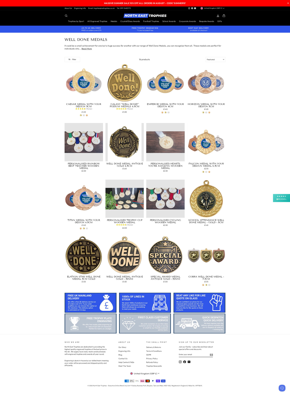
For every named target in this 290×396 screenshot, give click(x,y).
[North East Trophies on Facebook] (184, 362)
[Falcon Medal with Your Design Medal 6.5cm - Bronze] (209, 172)
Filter (74, 59)
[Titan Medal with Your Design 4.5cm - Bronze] (81, 228)
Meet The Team (124, 366)
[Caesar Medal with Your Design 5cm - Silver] (84, 115)
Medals (114, 21)
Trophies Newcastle (154, 366)
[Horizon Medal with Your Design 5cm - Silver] (206, 112)
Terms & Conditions (154, 351)
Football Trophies (151, 21)
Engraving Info (80, 8)
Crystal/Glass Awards (130, 21)
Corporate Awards (187, 21)
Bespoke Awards (206, 21)
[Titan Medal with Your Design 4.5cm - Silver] (87, 228)
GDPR (148, 355)
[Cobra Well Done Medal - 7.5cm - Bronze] (203, 285)
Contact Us (122, 358)
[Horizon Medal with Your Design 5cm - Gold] (203, 112)
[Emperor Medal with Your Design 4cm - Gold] (165, 112)
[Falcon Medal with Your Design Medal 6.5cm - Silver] (206, 172)
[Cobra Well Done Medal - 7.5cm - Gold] (206, 285)
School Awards (169, 21)
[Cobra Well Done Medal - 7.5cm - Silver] (209, 285)
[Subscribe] (211, 354)
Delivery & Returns (153, 347)
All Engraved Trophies (97, 21)
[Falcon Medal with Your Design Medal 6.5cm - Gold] (203, 172)
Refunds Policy (152, 362)
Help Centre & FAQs (126, 362)
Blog (120, 355)
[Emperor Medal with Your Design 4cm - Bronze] (162, 112)
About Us (68, 8)
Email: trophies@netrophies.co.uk (101, 8)
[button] (84, 109)
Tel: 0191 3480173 (124, 8)
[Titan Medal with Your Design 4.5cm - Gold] (84, 228)
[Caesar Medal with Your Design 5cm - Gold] (81, 115)
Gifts (219, 21)
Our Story (122, 347)
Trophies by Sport (76, 21)
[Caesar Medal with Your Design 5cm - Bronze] (87, 115)
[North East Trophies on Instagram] (180, 362)
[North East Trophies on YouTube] (189, 362)
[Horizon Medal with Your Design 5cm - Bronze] (209, 112)
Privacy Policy (152, 358)
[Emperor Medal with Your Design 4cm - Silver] (168, 112)
